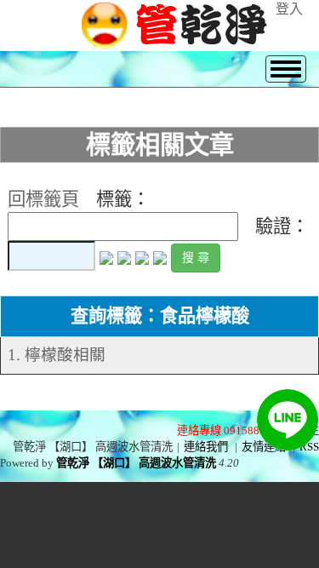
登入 (289, 9)
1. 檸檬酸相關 (56, 355)
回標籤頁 (43, 199)
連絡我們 (206, 446)
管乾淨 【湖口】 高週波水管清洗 (136, 462)
